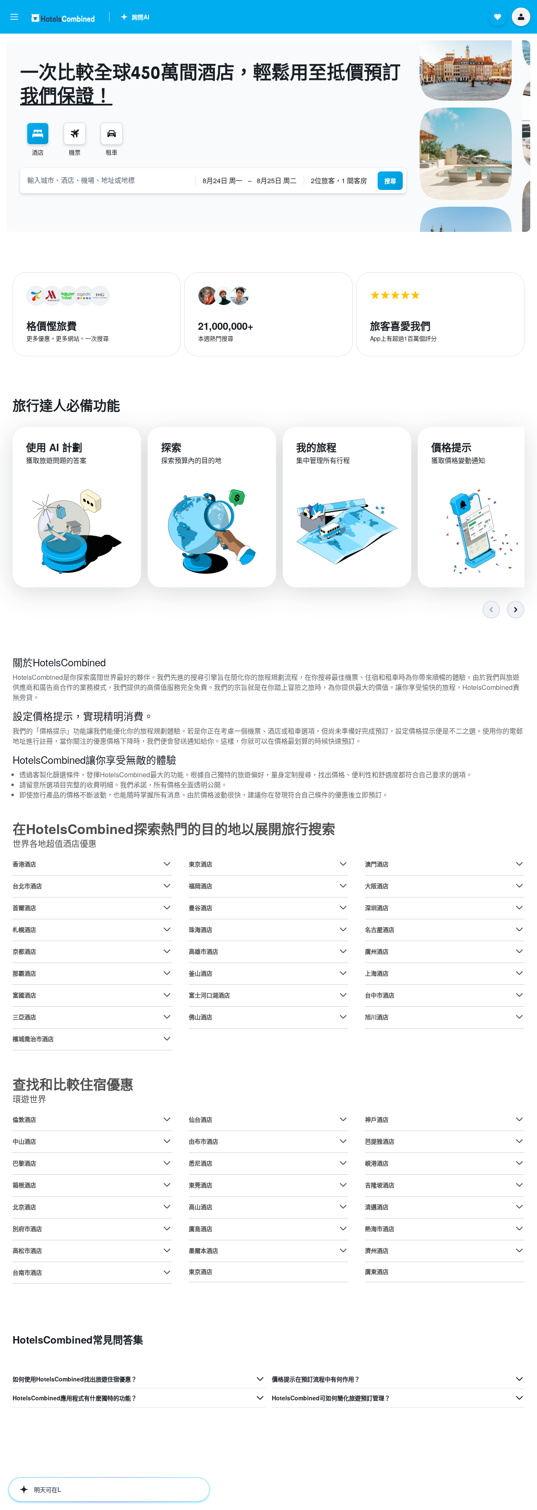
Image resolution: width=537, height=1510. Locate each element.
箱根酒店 (24, 1185)
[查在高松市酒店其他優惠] (167, 1250)
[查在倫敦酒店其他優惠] (167, 1119)
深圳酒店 (376, 907)
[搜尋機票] (75, 134)
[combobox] (107, 180)
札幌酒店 (24, 929)
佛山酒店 (200, 1017)
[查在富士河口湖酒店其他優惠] (343, 995)
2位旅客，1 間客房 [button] (339, 180)
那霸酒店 (24, 973)
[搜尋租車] (112, 134)
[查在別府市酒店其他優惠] (167, 1228)
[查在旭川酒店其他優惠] (519, 1017)
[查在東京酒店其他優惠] (343, 864)
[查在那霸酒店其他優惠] (167, 973)
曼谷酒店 (200, 907)
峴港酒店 (376, 1163)
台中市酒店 (379, 995)
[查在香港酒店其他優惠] (167, 864)
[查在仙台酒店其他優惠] (343, 1119)
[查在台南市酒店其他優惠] (167, 1272)
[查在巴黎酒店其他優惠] (167, 1163)
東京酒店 (200, 864)
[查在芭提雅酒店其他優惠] (519, 1141)
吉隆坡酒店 (379, 1185)
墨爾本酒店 (203, 1250)
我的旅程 (316, 447)
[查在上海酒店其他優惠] (519, 973)
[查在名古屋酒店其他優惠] (519, 929)
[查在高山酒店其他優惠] (343, 1207)
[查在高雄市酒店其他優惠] (343, 951)
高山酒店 (200, 1206)
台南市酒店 (27, 1272)
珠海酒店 (200, 929)
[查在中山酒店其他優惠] (167, 1141)
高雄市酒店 (203, 951)
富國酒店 (24, 995)
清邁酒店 (376, 1206)
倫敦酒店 (24, 1119)
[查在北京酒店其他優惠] (167, 1207)
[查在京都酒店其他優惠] (167, 951)
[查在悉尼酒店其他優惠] (343, 1163)
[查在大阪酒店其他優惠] (519, 886)
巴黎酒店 (24, 1163)
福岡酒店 (200, 885)
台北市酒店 (27, 885)
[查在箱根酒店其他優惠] (167, 1185)
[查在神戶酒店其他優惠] (519, 1119)
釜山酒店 (200, 973)
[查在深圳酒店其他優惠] (519, 907)
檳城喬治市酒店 (33, 1038)
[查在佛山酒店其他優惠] (343, 1017)
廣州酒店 (376, 951)
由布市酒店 (203, 1141)
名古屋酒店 (379, 929)
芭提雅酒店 (379, 1141)
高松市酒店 (27, 1250)
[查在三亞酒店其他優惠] (167, 1017)
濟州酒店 (376, 1250)
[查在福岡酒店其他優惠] (343, 886)
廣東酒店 (376, 1271)
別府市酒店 (27, 1228)
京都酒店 (24, 951)
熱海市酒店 (379, 1228)
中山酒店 (24, 1141)
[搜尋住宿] (38, 134)
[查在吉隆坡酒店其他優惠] (519, 1185)
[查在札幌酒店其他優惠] (167, 929)
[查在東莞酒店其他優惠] (343, 1185)
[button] (14, 17)
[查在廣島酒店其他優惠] (343, 1228)
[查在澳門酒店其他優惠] (519, 864)
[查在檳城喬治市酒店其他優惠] (167, 1039)
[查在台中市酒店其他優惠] (519, 995)
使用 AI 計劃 (54, 447)
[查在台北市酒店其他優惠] (167, 886)
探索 (171, 447)
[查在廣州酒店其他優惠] (519, 951)
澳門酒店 (376, 864)
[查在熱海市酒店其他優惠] (519, 1228)
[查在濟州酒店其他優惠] (519, 1250)
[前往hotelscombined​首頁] (63, 18)
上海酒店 (376, 973)
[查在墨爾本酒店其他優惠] (343, 1250)
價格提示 (451, 447)
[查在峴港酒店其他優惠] (519, 1163)
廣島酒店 (200, 1228)
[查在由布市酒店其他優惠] (343, 1141)
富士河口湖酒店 (209, 995)
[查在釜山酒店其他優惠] (343, 973)
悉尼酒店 (200, 1163)
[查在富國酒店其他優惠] (167, 995)
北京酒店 (24, 1206)
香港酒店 (24, 864)
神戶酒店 (376, 1119)
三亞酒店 (24, 1017)
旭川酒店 (376, 1017)
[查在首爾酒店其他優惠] (167, 907)
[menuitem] (37, 139)
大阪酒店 (376, 885)
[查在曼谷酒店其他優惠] (343, 907)
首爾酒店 (24, 907)
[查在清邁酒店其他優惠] (519, 1207)
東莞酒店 (200, 1185)
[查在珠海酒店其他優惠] (343, 929)
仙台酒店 (200, 1119)
